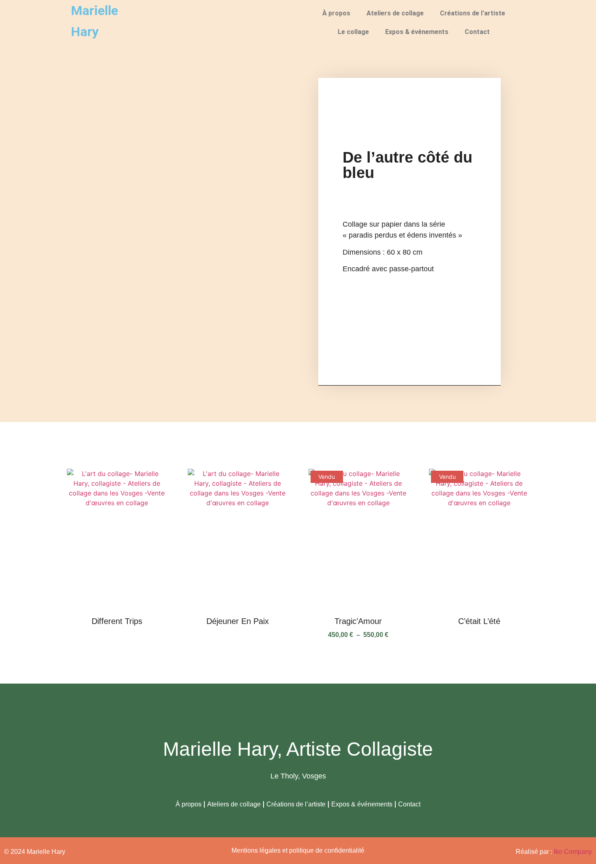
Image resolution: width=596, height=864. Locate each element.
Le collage (353, 32)
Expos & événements (416, 32)
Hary (85, 31)
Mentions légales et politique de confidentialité (298, 850)
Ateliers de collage (395, 13)
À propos (336, 13)
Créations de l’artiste (472, 13)
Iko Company (573, 851)
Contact (477, 32)
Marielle (94, 10)
